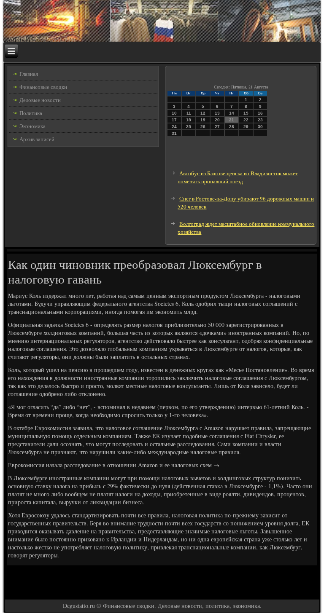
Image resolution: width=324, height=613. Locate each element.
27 (217, 126)
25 (188, 126)
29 (245, 126)
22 (245, 120)
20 (217, 120)
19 (202, 120)
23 (260, 120)
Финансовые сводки (43, 87)
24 (174, 126)
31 (174, 133)
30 (260, 126)
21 (231, 120)
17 (174, 120)
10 (174, 113)
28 (231, 126)
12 (202, 113)
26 (202, 126)
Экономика (32, 126)
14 (231, 113)
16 (260, 113)
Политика (30, 113)
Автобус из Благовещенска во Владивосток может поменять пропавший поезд (238, 177)
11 (188, 113)
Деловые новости (40, 100)
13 (217, 113)
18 (188, 120)
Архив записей (36, 139)
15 (245, 113)
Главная (28, 74)
